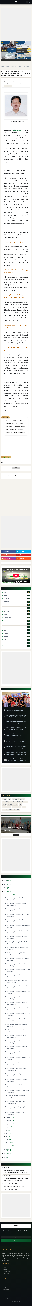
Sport (5, 627)
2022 (5, 1150)
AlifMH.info (17, 130)
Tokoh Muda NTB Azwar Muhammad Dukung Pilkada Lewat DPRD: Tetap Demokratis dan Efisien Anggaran (17, 421)
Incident (6, 646)
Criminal (6, 633)
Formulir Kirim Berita (7, 1286)
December (9, 895)
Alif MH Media (8, 1168)
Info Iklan (5, 1287)
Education (7, 598)
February (8, 1146)
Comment (24, 83)
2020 (5, 1157)
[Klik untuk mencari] (30, 2)
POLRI (18, 801)
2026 (5, 881)
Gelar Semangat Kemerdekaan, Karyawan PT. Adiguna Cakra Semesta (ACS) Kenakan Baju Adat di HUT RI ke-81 (17, 723)
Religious (6, 611)
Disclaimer (5, 1267)
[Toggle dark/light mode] (27, 2)
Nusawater (16, 809)
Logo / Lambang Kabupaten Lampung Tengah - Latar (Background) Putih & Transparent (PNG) (15, 741)
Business (22, 799)
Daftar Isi (5, 1282)
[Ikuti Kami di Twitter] (23, 551)
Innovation (12, 801)
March (8, 1143)
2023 (5, 891)
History (6, 636)
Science (5, 809)
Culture (6, 639)
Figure (5, 83)
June (7, 1133)
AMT (14, 807)
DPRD (4, 804)
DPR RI (18, 807)
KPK (21, 804)
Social (6, 592)
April (7, 1139)
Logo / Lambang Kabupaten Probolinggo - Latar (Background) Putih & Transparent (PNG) (16, 754)
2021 (5, 1153)
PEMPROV (5, 801)
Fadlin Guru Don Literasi (10, 1183)
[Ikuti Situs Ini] (23, 558)
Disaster (10, 804)
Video (10, 809)
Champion (24, 801)
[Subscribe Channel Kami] (8, 555)
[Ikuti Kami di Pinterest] (23, 555)
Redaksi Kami (6, 1289)
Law (5, 630)
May (7, 1136)
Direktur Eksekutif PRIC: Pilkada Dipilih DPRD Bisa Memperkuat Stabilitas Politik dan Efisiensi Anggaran (17, 423)
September (9, 1124)
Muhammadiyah (7, 807)
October (8, 1120)
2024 (5, 888)
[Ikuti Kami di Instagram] (8, 558)
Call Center (15, 799)
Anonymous (7, 1175)
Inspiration (11, 83)
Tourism (6, 643)
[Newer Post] (14, 468)
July (7, 1130)
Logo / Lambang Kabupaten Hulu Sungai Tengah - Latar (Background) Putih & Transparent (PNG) (16, 729)
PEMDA (4, 799)
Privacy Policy (6, 1273)
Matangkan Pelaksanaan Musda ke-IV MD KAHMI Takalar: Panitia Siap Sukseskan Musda (17, 426)
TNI (9, 799)
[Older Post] (18, 468)
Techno (6, 605)
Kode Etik (5, 1269)
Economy (6, 614)
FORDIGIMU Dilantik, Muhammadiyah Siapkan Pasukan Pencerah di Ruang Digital (17, 432)
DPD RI (15, 804)
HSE (24, 807)
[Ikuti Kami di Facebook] (8, 551)
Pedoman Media (7, 1271)
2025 (5, 884)
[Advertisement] (16, 24)
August (8, 1127)
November (9, 1117)
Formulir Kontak (7, 1284)
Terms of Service (7, 1275)
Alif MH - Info (16, 1298)
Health (6, 620)
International (8, 624)
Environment (7, 617)
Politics (17, 83)
